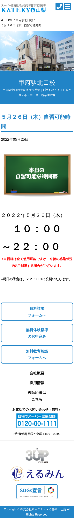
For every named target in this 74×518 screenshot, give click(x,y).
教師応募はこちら (37, 396)
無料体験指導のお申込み (37, 333)
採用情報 (37, 382)
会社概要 (37, 373)
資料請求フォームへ (37, 312)
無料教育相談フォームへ (37, 354)
